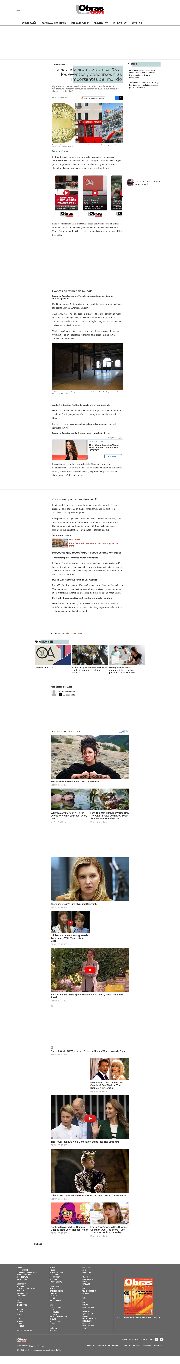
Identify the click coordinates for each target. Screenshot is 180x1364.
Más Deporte (54, 1277)
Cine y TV (53, 1296)
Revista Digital (55, 1282)
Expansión (137, 22)
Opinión (20, 1323)
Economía (20, 1291)
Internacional (22, 1293)
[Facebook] (117, 98)
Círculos (86, 1284)
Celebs (85, 1305)
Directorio (158, 1345)
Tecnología (21, 1295)
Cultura (85, 1293)
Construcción (29, 22)
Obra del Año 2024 (44, 667)
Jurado (85, 1328)
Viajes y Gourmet (56, 1300)
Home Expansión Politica (27, 1288)
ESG (18, 1300)
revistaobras (156, 1339)
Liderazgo (86, 1268)
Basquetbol (54, 1275)
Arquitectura (101, 22)
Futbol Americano (56, 1272)
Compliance (125, 1345)
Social (52, 1309)
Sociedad (20, 1326)
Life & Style (54, 1286)
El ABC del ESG (55, 1321)
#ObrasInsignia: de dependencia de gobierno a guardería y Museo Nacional (90, 670)
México (19, 1314)
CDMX (19, 1319)
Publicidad (91, 1345)
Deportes (53, 1293)
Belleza (85, 1289)
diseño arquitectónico (73, 634)
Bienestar (86, 1323)
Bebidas (85, 1316)
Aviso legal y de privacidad (108, 1345)
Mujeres (20, 1303)
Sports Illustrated (24, 1330)
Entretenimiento (56, 1291)
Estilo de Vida (88, 1326)
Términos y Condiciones (142, 1345)
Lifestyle (53, 1279)
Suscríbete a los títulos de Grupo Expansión (139, 1317)
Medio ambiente (55, 1307)
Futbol (52, 1268)
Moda (84, 1286)
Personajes (87, 1321)
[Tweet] (121, 98)
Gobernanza (54, 1312)
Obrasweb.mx (161, 1339)
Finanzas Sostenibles (58, 1317)
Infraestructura (80, 22)
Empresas (20, 1286)
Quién (85, 1277)
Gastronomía (87, 1314)
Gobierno (20, 1312)
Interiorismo (120, 22)
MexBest (86, 1311)
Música (52, 1298)
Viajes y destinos (89, 1319)
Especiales (86, 1272)
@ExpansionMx (68, 695)
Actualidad (54, 1330)
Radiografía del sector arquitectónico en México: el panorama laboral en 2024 (123, 670)
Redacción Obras (66, 691)
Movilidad (53, 1314)
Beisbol (52, 1270)
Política (20, 1309)
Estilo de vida (88, 1307)
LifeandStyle (22, 1305)
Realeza (85, 1281)
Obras (19, 1268)
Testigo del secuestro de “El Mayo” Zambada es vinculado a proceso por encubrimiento (144, 85)
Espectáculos (88, 1279)
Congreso (20, 1316)
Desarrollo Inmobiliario (54, 22)
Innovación (54, 1319)
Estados (20, 1321)
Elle (84, 1298)
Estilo (52, 1289)
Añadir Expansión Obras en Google (94, 98)
